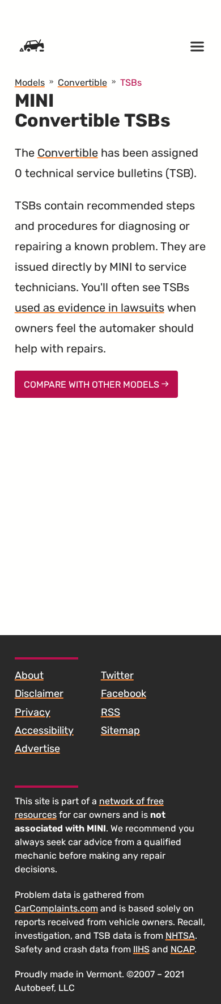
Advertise (37, 748)
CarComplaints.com (56, 908)
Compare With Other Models (93, 384)
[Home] (32, 46)
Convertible (67, 152)
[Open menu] (197, 46)
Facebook (123, 693)
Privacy (32, 712)
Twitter (117, 675)
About (29, 675)
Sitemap (120, 730)
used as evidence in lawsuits (89, 307)
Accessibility (44, 730)
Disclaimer (39, 693)
